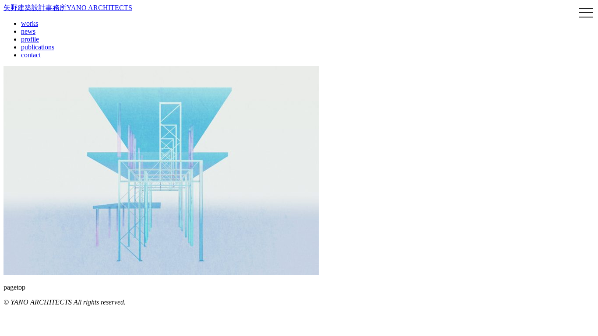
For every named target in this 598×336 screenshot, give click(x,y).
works (29, 23)
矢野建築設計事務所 (68, 7)
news (28, 31)
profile (30, 39)
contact (31, 55)
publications (37, 47)
